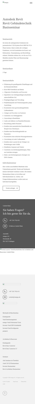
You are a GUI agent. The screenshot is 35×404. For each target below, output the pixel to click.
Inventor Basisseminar (9, 366)
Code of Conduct (6, 381)
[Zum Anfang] (5, 393)
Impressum (15, 381)
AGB (4, 384)
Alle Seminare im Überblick (11, 360)
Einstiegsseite (6, 316)
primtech (5, 331)
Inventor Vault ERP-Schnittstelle (12, 325)
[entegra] (12, 2)
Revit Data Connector (9, 346)
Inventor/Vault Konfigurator (10, 328)
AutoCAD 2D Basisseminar (11, 363)
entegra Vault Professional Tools (12, 322)
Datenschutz (23, 381)
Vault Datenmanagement (10, 319)
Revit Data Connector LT (10, 348)
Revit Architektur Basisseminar (11, 369)
